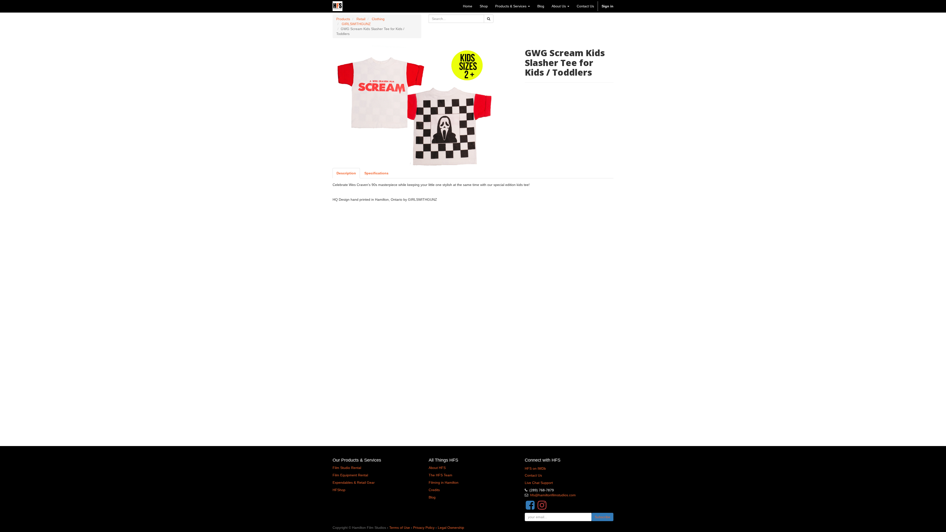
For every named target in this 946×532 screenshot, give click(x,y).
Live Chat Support (539, 483)
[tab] (376, 173)
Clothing (378, 19)
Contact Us (533, 475)
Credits (434, 490)
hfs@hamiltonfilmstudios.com (553, 495)
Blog (432, 497)
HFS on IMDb (535, 468)
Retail (360, 19)
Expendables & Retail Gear (354, 482)
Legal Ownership (451, 528)
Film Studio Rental (347, 468)
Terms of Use (399, 528)
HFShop (339, 490)
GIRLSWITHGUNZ (356, 24)
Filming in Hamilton (443, 482)
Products (343, 19)
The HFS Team (440, 475)
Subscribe (602, 517)
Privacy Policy (424, 528)
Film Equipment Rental (350, 475)
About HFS (437, 468)
